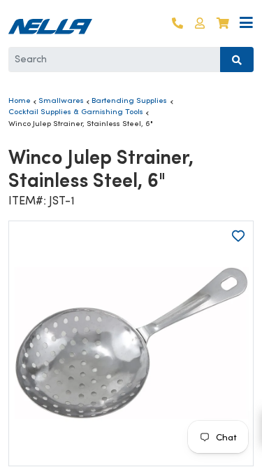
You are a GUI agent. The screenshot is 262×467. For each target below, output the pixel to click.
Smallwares (61, 100)
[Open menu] (246, 23)
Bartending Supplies (129, 100)
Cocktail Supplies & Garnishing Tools (75, 111)
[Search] (237, 59)
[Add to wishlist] (238, 236)
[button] (199, 23)
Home (19, 100)
